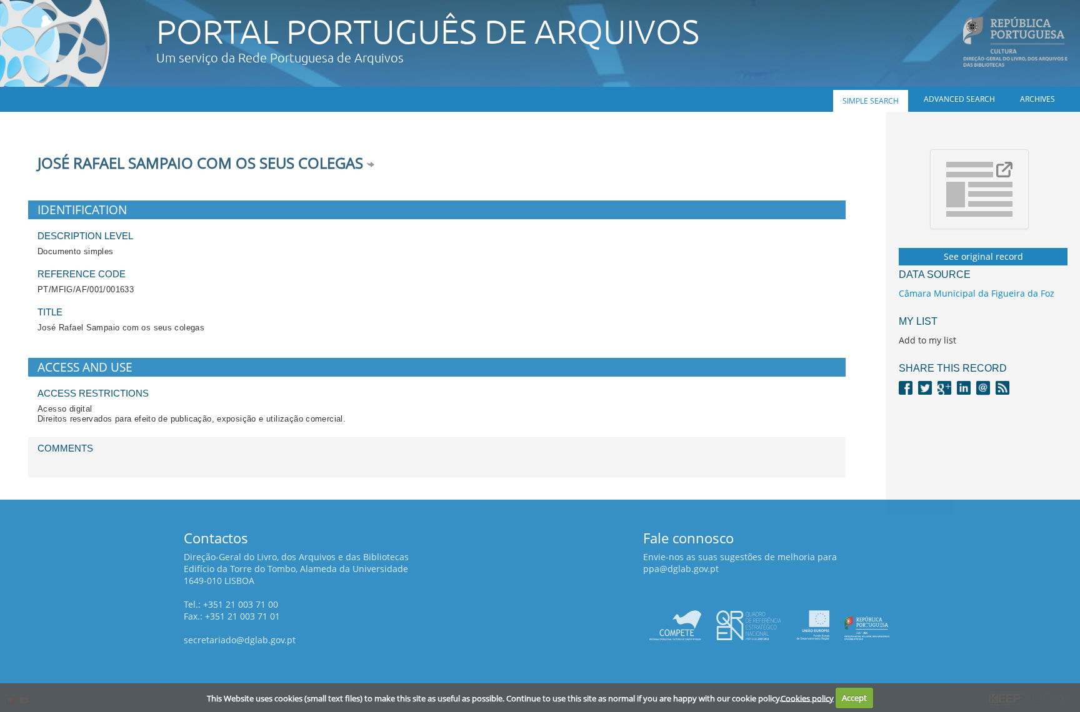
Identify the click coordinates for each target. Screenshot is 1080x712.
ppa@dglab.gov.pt (681, 569)
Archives (1037, 99)
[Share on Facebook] (905, 387)
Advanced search (959, 99)
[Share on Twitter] (925, 387)
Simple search (870, 101)
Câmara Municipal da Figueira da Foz (976, 293)
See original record (983, 256)
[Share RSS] (1002, 387)
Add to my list (927, 340)
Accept (854, 697)
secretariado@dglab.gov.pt (240, 640)
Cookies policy (807, 697)
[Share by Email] (983, 387)
